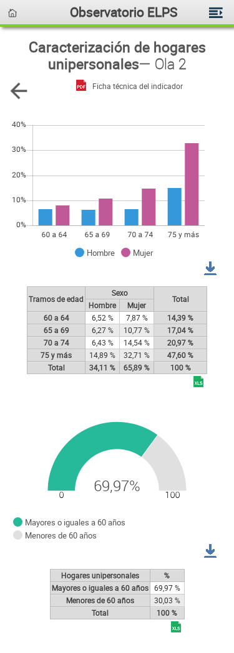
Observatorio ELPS (123, 11)
